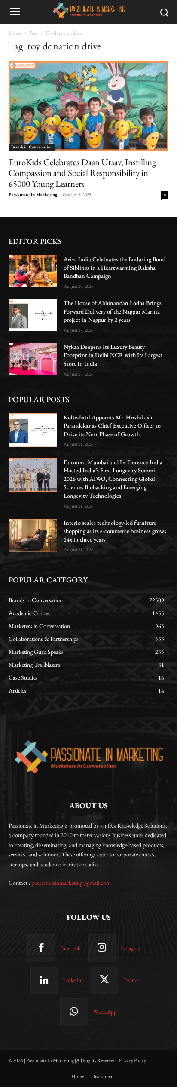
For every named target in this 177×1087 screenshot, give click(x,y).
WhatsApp (105, 1012)
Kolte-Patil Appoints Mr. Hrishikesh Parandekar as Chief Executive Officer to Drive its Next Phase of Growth (112, 425)
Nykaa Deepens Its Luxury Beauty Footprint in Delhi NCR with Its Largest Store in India (113, 355)
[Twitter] (104, 980)
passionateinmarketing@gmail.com (71, 883)
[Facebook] (41, 948)
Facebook (70, 948)
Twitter (131, 980)
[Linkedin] (44, 980)
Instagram (131, 948)
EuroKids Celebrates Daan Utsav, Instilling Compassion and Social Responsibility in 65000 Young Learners (82, 172)
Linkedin (73, 980)
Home (15, 33)
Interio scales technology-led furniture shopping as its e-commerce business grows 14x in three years (115, 531)
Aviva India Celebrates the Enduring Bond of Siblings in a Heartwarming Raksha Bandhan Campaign (114, 267)
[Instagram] (102, 948)
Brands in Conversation (32, 147)
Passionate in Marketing (33, 194)
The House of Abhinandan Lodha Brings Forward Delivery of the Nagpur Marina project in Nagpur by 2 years (113, 311)
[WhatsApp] (74, 1012)
